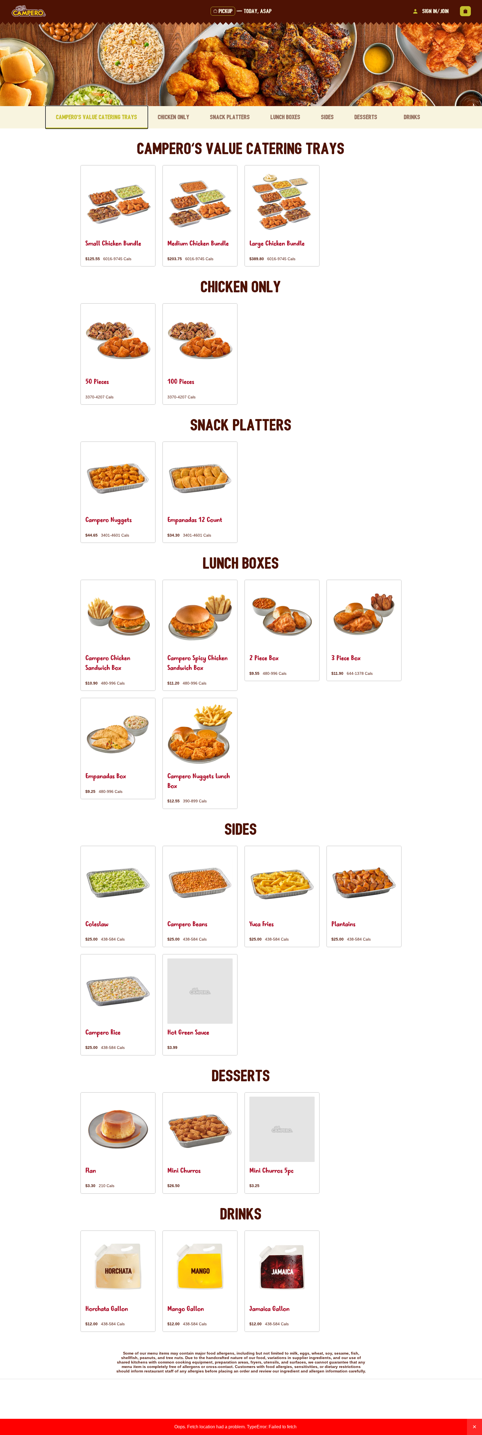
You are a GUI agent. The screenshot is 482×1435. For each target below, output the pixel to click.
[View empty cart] (465, 11)
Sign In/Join (435, 11)
